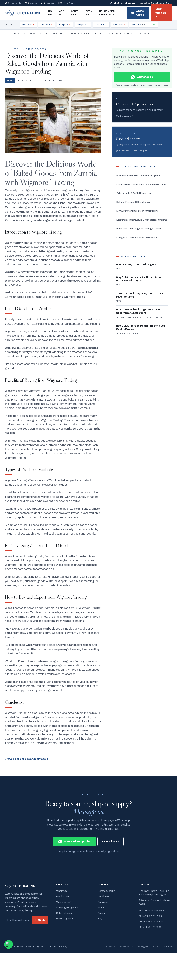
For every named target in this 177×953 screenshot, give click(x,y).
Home (50, 13)
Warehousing (63, 902)
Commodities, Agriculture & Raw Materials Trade (141, 184)
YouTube (167, 946)
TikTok (156, 946)
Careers (102, 913)
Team (101, 907)
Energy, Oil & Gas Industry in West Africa (136, 237)
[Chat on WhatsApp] (8, 944)
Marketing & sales (65, 918)
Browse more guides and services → (26, 759)
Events (89, 13)
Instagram (143, 946)
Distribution (62, 896)
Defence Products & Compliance (133, 202)
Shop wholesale (160, 13)
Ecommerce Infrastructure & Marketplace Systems (141, 219)
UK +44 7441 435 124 (151, 921)
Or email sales (110, 841)
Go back (15, 33)
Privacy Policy (58, 946)
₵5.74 (144, 24)
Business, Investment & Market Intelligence (138, 175)
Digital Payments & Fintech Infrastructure (137, 210)
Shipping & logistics (67, 907)
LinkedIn (110, 946)
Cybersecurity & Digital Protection (133, 193)
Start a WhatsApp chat (77, 841)
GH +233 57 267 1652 (150, 916)
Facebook (124, 946)
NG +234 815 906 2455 (151, 910)
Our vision (103, 902)
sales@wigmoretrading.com (155, 3)
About (61, 13)
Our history (103, 896)
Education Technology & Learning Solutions (139, 228)
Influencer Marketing (106, 13)
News (32, 33)
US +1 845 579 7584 (150, 927)
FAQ (100, 918)
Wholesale (62, 891)
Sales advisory (64, 913)
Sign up (40, 920)
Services (75, 13)
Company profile (106, 891)
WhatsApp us (140, 13)
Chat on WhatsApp (125, 3)
